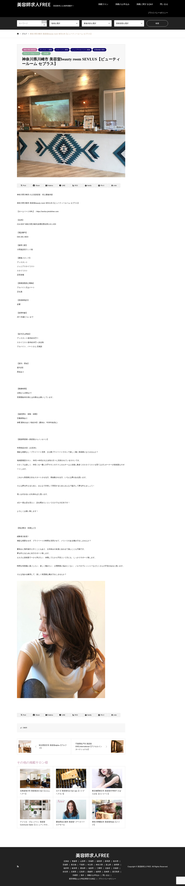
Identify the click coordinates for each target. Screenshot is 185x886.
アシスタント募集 (46, 50)
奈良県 (65, 872)
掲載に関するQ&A (145, 4)
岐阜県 (74, 868)
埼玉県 (90, 865)
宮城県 (91, 861)
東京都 (73, 865)
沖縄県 (75, 875)
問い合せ (164, 4)
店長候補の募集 (99, 50)
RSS (18, 866)
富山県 (108, 865)
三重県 (99, 868)
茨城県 (65, 865)
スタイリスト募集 (62, 50)
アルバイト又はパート (31, 53)
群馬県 (107, 861)
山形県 (82, 861)
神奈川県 (99, 865)
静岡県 (116, 865)
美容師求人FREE (92, 855)
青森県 (74, 861)
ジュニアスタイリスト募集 (81, 50)
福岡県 (98, 872)
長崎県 (106, 872)
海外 (82, 875)
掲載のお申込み (122, 4)
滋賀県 (91, 868)
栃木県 (115, 861)
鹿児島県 (115, 872)
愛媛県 (90, 872)
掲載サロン (103, 4)
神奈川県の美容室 (30, 50)
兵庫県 (73, 872)
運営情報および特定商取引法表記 (82, 879)
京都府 (115, 868)
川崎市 (25, 728)
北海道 (66, 861)
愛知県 (82, 868)
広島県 (82, 872)
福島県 (99, 861)
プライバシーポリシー (158, 13)
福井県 (66, 868)
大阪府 (107, 868)
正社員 (46, 53)
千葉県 (82, 865)
